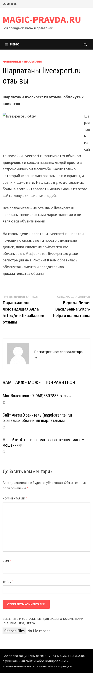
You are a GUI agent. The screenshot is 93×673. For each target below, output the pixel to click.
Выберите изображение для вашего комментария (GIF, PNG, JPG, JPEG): (44, 621)
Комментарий (15, 498)
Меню (14, 44)
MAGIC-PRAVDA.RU (42, 19)
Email (8, 581)
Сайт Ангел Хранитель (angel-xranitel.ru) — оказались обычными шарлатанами (39, 417)
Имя (7, 561)
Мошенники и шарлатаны (22, 61)
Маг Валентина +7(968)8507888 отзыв (37, 395)
